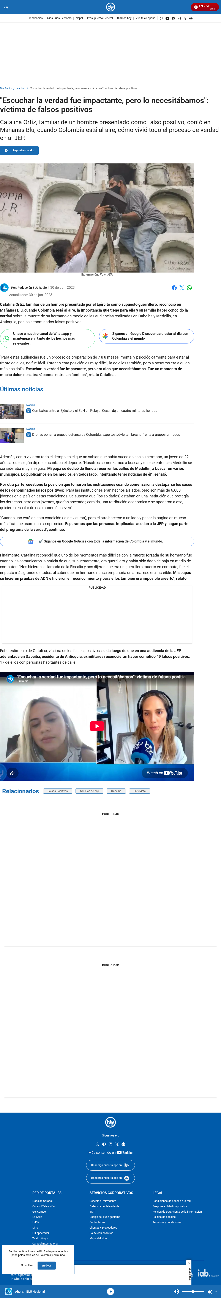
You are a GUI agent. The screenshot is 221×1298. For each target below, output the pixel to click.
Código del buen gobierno (105, 1217)
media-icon (110, 1291)
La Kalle (37, 1217)
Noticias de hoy (89, 791)
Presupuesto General (100, 18)
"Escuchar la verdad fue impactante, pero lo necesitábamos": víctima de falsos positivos (83, 88)
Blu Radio (5, 88)
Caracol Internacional (45, 1244)
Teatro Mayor (40, 1238)
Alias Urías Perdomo (59, 18)
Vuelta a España (145, 18)
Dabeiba (116, 791)
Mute (176, 1291)
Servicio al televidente (103, 1201)
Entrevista (140, 791)
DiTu (35, 1227)
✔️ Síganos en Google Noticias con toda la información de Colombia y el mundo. (101, 541)
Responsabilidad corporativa (170, 1206)
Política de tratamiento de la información (177, 1211)
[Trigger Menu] (6, 7)
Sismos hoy (124, 18)
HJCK (35, 1222)
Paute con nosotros (101, 1233)
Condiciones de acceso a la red (172, 1201)
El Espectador (40, 1233)
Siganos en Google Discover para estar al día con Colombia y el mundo (150, 336)
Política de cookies (164, 1217)
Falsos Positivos (58, 791)
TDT (92, 1211)
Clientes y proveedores (103, 1227)
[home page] (110, 7)
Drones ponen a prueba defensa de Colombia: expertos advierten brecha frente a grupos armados (106, 435)
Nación (20, 88)
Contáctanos (97, 1222)
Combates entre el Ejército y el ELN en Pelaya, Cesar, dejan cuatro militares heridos (94, 411)
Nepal (79, 18)
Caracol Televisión (43, 1206)
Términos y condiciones (167, 1222)
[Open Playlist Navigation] (216, 1291)
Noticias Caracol (42, 1201)
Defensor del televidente (104, 1206)
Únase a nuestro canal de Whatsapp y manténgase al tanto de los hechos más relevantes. (44, 338)
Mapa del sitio (98, 1238)
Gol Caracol (39, 1211)
